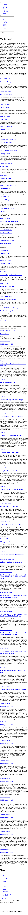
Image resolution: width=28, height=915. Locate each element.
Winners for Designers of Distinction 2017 (13, 555)
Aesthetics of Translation (8, 299)
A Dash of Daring (5, 82)
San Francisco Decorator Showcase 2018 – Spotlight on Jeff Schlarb (13, 652)
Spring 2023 (3, 272)
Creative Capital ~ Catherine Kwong (11, 489)
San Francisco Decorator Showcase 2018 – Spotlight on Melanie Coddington (13, 615)
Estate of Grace (5, 129)
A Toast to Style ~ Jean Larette (10, 452)
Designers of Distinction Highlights (11, 562)
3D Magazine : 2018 (6, 725)
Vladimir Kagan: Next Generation (11, 275)
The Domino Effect (6, 95)
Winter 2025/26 (4, 126)
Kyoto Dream (4, 253)
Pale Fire (3, 211)
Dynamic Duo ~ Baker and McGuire (11, 417)
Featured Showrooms (5, 413)
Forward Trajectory (6, 200)
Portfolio (5, 10)
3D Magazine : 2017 (6, 743)
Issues (4, 886)
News (4, 13)
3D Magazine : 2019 (6, 706)
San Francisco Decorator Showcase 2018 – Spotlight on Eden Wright (13, 633)
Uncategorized (3, 175)
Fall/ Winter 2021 (4, 330)
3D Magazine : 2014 (6, 800)
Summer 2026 (3, 78)
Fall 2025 (2, 139)
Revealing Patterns (6, 263)
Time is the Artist (5, 243)
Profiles (5, 7)
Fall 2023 (2, 240)
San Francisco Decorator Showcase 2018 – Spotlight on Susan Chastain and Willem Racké (13, 576)
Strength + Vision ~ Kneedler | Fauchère (12, 471)
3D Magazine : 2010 (6, 852)
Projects (5, 4)
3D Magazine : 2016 (6, 763)
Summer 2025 (3, 163)
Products (5, 6)
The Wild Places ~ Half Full (9, 506)
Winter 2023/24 (4, 230)
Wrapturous (4, 324)
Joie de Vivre (4, 166)
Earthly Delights (5, 188)
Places (4, 8)
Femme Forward (5, 178)
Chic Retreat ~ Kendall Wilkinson (11, 435)
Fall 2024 (2, 196)
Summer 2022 (11, 308)
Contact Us (3, 898)
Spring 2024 (3, 218)
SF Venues (5, 895)
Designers (2, 360)
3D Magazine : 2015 (6, 781)
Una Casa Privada (6, 233)
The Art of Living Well (7, 286)
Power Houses (4, 107)
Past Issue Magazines (5, 341)
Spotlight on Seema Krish (8, 382)
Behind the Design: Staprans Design (11, 399)
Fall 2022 (2, 296)
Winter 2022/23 (4, 283)
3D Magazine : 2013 (6, 817)
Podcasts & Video (4, 538)
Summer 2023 (3, 260)
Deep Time (3, 119)
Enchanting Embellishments (9, 221)
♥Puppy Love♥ (5, 542)
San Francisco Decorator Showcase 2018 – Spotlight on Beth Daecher (13, 596)
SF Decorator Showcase (6, 572)
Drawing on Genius (6, 142)
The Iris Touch (4, 334)
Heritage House (5, 153)
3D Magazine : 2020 (6, 344)
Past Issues (5, 11)
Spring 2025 (3, 185)
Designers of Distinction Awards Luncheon (13, 689)
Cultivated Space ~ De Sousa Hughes (11, 525)
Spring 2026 (3, 104)
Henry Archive (3, 667)
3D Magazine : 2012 (6, 834)
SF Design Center (7, 894)
